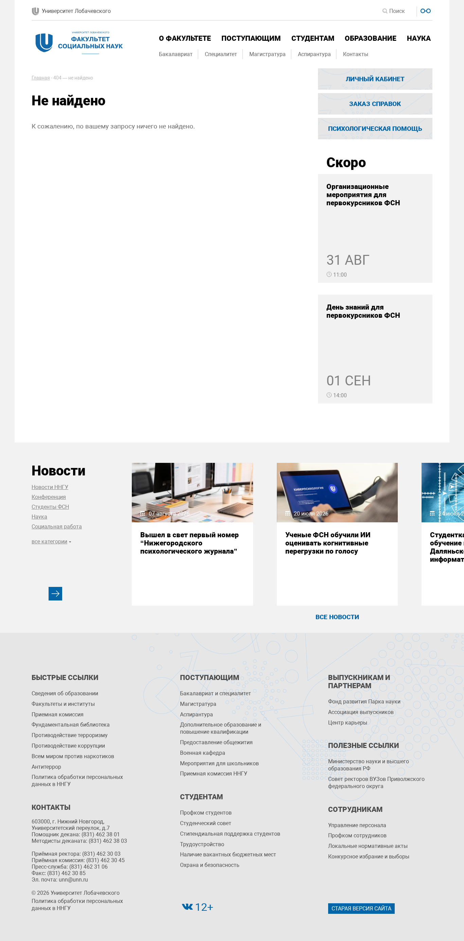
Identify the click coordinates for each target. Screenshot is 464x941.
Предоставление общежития (216, 742)
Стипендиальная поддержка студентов (230, 834)
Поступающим (251, 38)
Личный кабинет (375, 79)
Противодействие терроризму (70, 735)
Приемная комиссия (58, 714)
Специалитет (221, 54)
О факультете (185, 38)
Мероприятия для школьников (219, 763)
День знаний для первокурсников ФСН (363, 311)
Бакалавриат (176, 54)
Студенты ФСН (50, 507)
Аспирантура (314, 54)
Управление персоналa (357, 825)
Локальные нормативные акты (368, 846)
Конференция (49, 497)
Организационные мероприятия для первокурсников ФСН (363, 194)
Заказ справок (375, 104)
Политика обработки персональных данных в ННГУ (77, 780)
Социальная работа (57, 526)
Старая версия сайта (361, 908)
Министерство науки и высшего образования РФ (368, 765)
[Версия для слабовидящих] (424, 10)
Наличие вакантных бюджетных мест (228, 854)
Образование (370, 38)
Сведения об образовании (65, 693)
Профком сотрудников (357, 835)
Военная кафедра (202, 753)
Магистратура (267, 54)
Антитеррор (46, 767)
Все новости (337, 617)
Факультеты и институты (63, 704)
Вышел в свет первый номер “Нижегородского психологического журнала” (189, 543)
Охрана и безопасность (209, 865)
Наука (419, 38)
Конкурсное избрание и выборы (368, 856)
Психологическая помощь (375, 129)
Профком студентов (206, 812)
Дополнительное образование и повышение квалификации (220, 728)
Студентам (312, 38)
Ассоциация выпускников (361, 712)
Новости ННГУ (50, 487)
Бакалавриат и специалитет (215, 693)
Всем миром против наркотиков (73, 756)
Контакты (355, 54)
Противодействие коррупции (68, 746)
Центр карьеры (347, 722)
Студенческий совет (205, 823)
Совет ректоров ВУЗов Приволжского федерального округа (376, 782)
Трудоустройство (202, 844)
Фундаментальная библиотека (71, 724)
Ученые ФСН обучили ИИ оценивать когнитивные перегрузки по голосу (328, 543)
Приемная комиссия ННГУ (213, 773)
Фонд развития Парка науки (364, 701)
